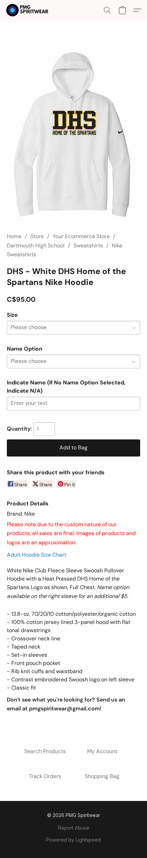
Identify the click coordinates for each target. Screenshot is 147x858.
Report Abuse (73, 828)
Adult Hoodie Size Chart (36, 554)
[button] (28, 10)
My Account (102, 751)
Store (37, 236)
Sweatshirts (88, 245)
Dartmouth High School (36, 245)
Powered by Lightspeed (73, 840)
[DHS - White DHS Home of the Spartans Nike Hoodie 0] (73, 134)
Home (14, 236)
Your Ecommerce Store (81, 236)
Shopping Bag (102, 776)
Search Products (45, 751)
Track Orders (45, 776)
